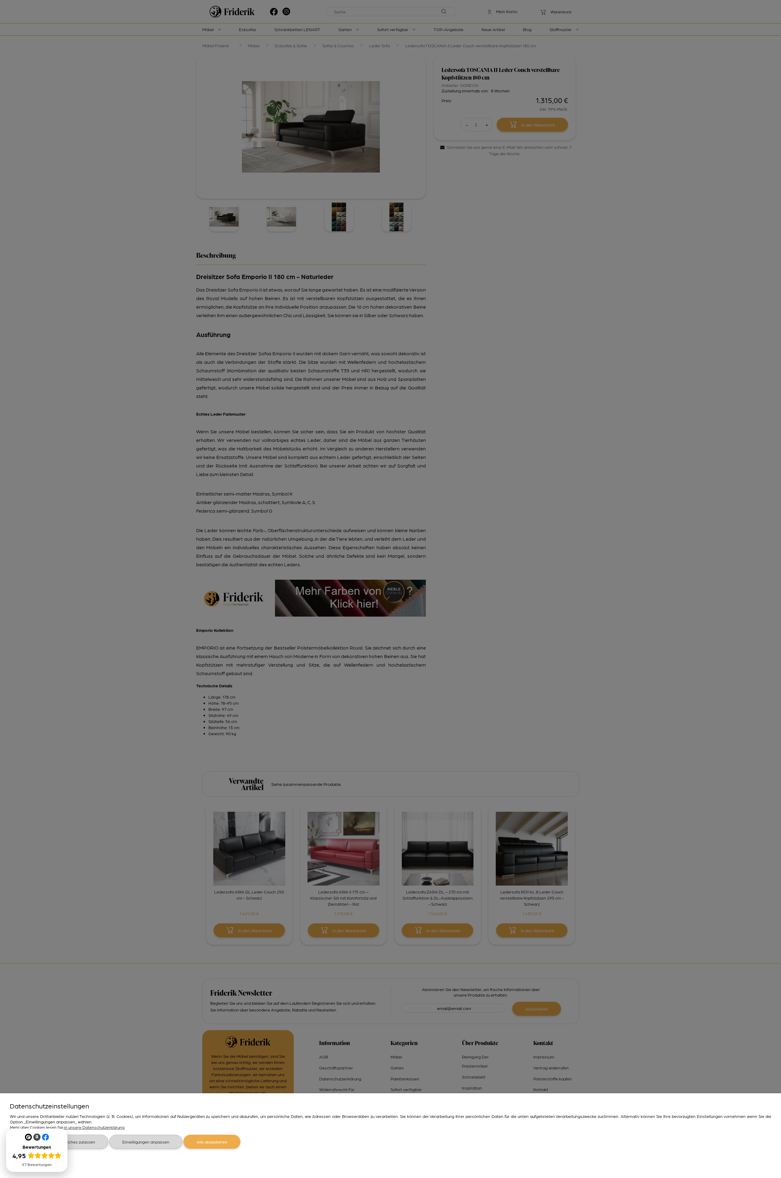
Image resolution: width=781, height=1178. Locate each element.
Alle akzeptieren (211, 1141)
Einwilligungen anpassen (145, 1141)
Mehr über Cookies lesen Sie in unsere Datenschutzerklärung (67, 1127)
